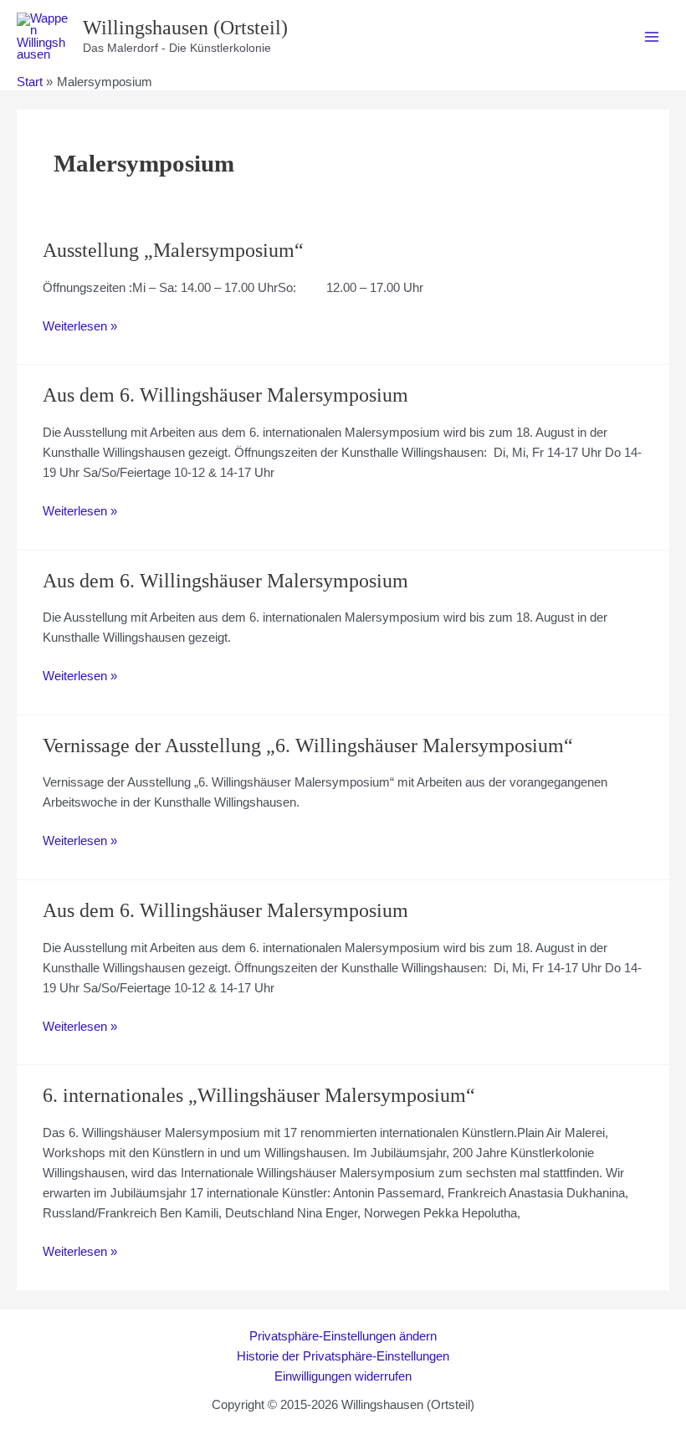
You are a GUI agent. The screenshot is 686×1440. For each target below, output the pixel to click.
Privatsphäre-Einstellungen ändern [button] (343, 1336)
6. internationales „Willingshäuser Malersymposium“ (259, 1095)
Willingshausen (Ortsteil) (185, 27)
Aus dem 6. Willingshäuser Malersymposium (225, 395)
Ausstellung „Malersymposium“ (173, 250)
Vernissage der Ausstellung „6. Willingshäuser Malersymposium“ (308, 745)
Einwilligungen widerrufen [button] (343, 1376)
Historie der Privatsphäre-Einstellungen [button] (343, 1356)
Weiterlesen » (80, 327)
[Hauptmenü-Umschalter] (651, 36)
